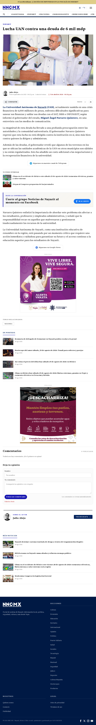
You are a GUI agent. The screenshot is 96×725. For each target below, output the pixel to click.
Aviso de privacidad (57, 703)
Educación (54, 619)
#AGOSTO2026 (17, 14)
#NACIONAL (44, 14)
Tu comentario (10, 480)
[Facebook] (80, 721)
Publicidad (7, 711)
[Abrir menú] (91, 8)
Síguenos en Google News (50, 247)
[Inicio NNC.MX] (11, 8)
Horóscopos (54, 684)
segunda (8, 324)
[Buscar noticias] (4, 14)
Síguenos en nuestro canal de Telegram (49, 163)
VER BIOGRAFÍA (82, 517)
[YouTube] (92, 721)
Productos (54, 688)
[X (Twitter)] (84, 721)
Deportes (53, 675)
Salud (52, 645)
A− (85, 102)
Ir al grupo (84, 201)
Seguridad (54, 667)
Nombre (7, 471)
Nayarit (7, 24)
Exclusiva (53, 623)
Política (53, 636)
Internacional (55, 627)
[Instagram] (88, 721)
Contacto (6, 707)
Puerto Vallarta (56, 640)
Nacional (53, 662)
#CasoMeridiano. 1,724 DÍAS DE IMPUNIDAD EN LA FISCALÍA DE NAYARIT (48, 2)
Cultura (53, 610)
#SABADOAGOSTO (60, 14)
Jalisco (52, 671)
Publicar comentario (15, 497)
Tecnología (54, 653)
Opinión (53, 632)
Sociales (53, 649)
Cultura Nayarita (56, 680)
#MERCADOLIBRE (80, 14)
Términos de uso (56, 707)
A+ (91, 102)
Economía (54, 614)
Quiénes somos (8, 703)
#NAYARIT (31, 14)
